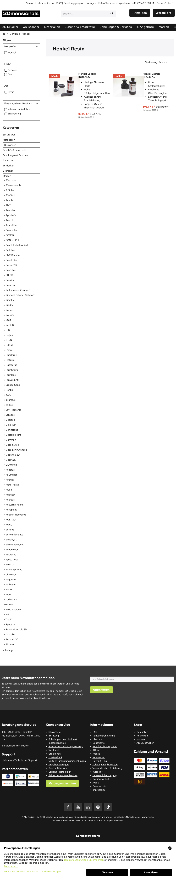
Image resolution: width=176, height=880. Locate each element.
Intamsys (10, 399)
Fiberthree (11, 354)
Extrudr (9, 344)
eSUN (9, 339)
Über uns (97, 739)
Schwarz (13, 70)
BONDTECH (12, 240)
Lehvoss (10, 414)
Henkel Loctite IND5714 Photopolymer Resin (90, 75)
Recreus (10, 499)
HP (7, 614)
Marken (13, 33)
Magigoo (10, 419)
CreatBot (11, 285)
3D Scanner (9, 144)
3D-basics (11, 180)
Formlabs (11, 374)
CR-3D (9, 275)
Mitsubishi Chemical (16, 449)
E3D (8, 329)
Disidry (9, 305)
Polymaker (11, 474)
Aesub (9, 200)
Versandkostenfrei (36, 3)
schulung (8, 650)
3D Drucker (9, 134)
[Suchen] (112, 13)
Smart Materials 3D (16, 629)
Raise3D (10, 494)
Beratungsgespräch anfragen (80, 3)
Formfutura (12, 369)
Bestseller (141, 732)
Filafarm (10, 359)
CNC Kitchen (13, 255)
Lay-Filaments (13, 409)
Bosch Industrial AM (17, 245)
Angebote (8, 160)
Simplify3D (11, 539)
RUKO (9, 524)
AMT (8, 205)
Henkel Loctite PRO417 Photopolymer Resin (155, 75)
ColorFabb (11, 260)
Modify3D (11, 459)
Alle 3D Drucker (145, 742)
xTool (8, 594)
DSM (8, 320)
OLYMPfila (11, 464)
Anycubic (10, 210)
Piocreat (10, 644)
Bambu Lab (12, 230)
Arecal (9, 220)
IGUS (8, 394)
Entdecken (8, 165)
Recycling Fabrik (14, 504)
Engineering (14, 113)
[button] (158, 62)
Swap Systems (14, 569)
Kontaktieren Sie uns (103, 735)
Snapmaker (12, 549)
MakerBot (11, 424)
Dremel (9, 310)
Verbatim (10, 584)
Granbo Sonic (13, 384)
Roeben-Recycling (16, 514)
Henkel (12, 52)
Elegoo (9, 334)
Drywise (10, 315)
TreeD (9, 619)
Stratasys (11, 554)
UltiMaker (11, 574)
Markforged (12, 429)
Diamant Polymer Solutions (20, 295)
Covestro (10, 270)
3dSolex (10, 190)
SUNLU (10, 564)
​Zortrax (9, 604)
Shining (10, 529)
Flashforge (11, 364)
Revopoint (11, 509)
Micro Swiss (12, 444)
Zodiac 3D (11, 599)
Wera (9, 589)
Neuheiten (142, 735)
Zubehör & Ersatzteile (14, 150)
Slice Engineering (15, 544)
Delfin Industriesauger (18, 290)
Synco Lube (12, 559)
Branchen (8, 170)
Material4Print (13, 434)
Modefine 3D (13, 454)
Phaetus (10, 469)
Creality (10, 280)
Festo (9, 349)
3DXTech (10, 195)
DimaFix (10, 300)
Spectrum (11, 624)
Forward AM (12, 379)
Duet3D (10, 324)
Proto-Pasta (12, 484)
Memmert (11, 439)
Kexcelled (11, 634)
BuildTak (10, 250)
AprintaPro (11, 215)
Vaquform (11, 579)
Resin (11, 91)
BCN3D (10, 235)
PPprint (10, 479)
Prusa (9, 489)
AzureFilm (11, 225)
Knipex (9, 404)
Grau (10, 74)
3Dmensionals (13, 185)
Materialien (9, 139)
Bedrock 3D (12, 639)
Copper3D (11, 265)
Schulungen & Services (15, 155)
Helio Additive (13, 609)
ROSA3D (10, 519)
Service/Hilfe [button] (164, 3)
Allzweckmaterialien (19, 109)
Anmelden (140, 13)
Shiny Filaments (14, 534)
